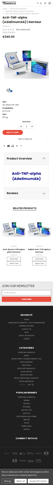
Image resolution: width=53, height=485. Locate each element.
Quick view (14, 259)
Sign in (21, 336)
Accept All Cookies (38, 481)
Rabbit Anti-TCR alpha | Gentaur (39, 250)
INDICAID (26, 420)
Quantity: (26, 121)
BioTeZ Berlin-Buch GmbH (26, 416)
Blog (26, 332)
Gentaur (26, 404)
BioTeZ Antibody (26, 362)
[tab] (26, 159)
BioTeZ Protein (26, 372)
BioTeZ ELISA (26, 365)
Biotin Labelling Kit (26, 381)
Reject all (21, 481)
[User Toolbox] (40, 3)
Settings (7, 481)
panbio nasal (26, 426)
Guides (26, 319)
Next (50, 230)
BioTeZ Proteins (26, 375)
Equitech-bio (26, 410)
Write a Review (8, 32)
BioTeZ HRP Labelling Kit (26, 368)
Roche (26, 423)
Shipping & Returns (26, 326)
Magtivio (26, 413)
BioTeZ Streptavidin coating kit (26, 378)
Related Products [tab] (24, 208)
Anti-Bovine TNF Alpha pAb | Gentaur (14, 250)
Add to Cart (14, 263)
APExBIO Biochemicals (26, 352)
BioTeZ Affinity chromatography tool (27, 359)
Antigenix (26, 407)
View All (26, 429)
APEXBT (26, 356)
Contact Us (26, 329)
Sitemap (26, 339)
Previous (2, 230)
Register (30, 336)
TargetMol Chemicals (26, 397)
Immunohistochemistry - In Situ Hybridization (27, 323)
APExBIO (26, 400)
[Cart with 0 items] (45, 3)
